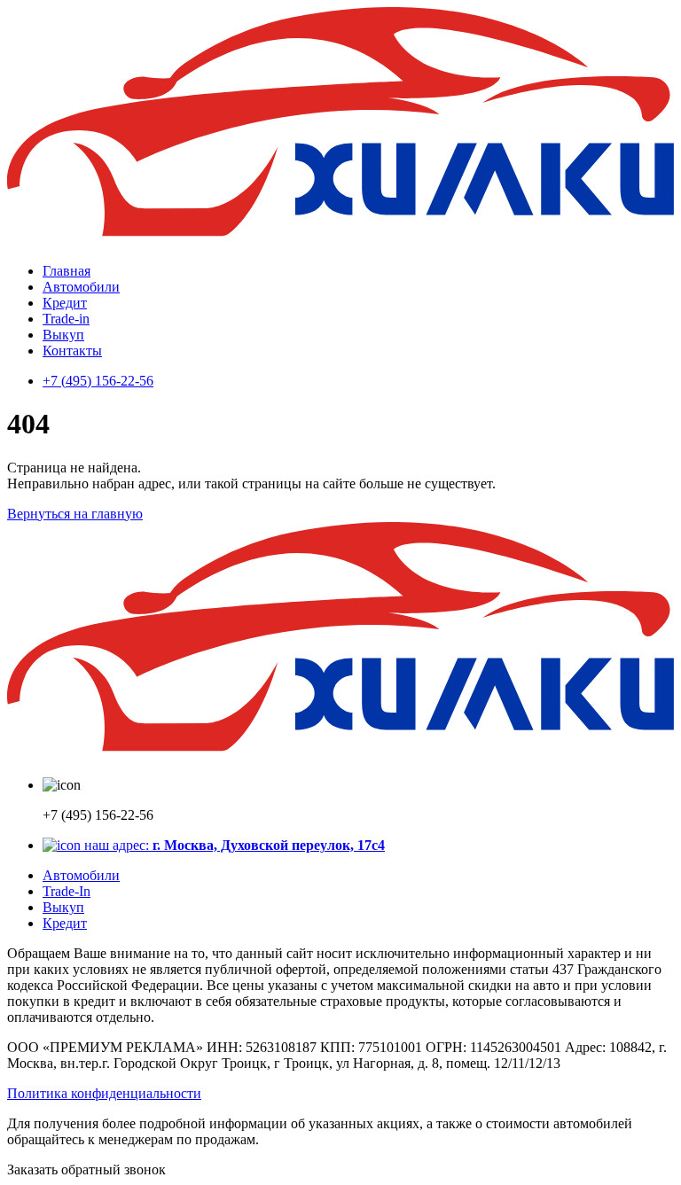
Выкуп (63, 334)
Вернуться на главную (75, 513)
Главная (66, 270)
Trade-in (66, 318)
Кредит (65, 302)
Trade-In (66, 891)
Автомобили (81, 286)
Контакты (72, 350)
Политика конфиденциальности (104, 1093)
